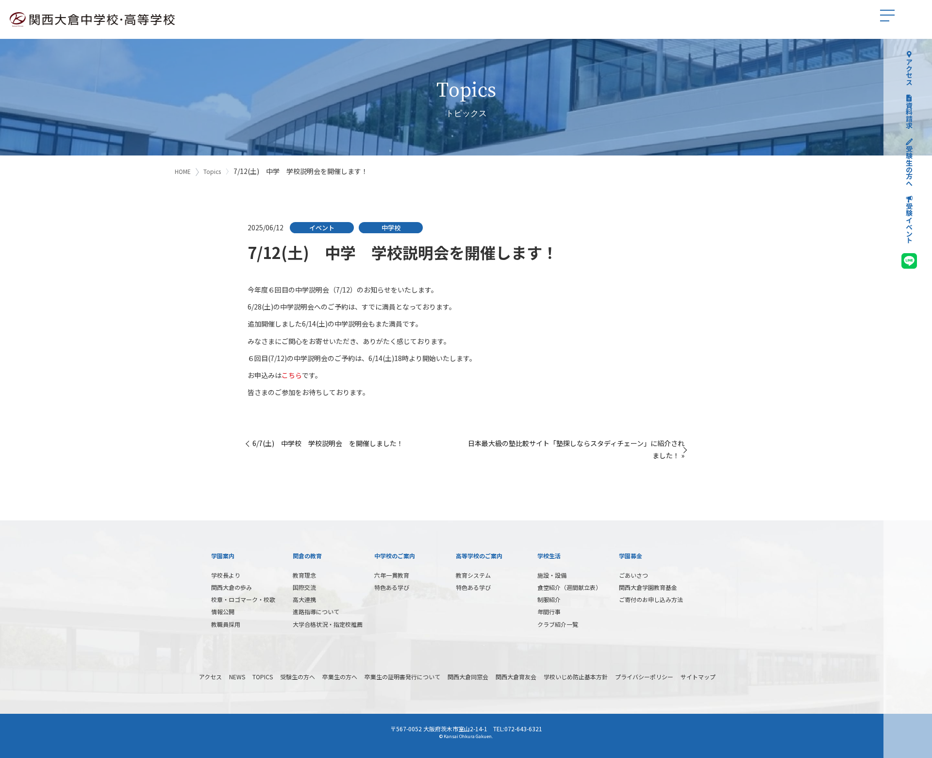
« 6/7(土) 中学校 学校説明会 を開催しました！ (325, 443)
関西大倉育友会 (516, 676)
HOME (183, 171)
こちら (292, 375)
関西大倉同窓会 (468, 676)
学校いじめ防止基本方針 (576, 676)
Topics (212, 171)
